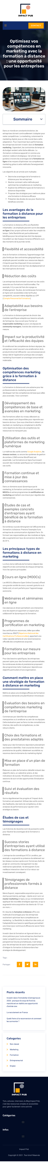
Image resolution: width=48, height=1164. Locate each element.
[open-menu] (5, 25)
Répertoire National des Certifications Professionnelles (20, 635)
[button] (41, 119)
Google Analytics (34, 451)
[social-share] (19, 964)
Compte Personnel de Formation (16, 298)
